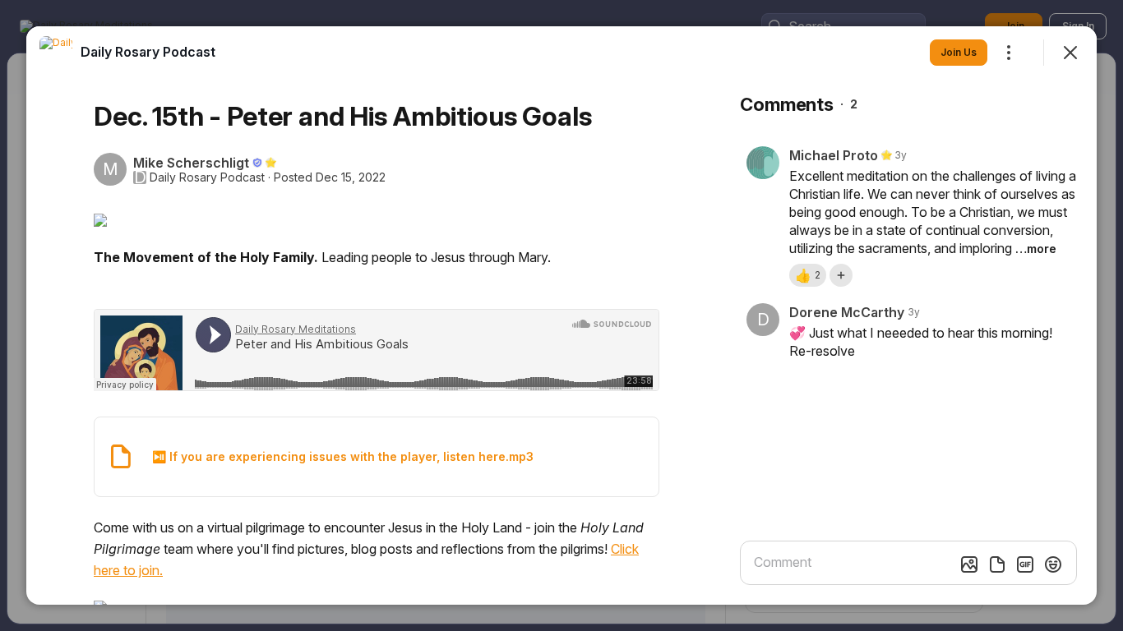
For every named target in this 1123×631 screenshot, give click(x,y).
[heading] (148, 52)
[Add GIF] (1025, 564)
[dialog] (561, 315)
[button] (807, 275)
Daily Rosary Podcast (207, 177)
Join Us (958, 52)
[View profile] (55, 52)
